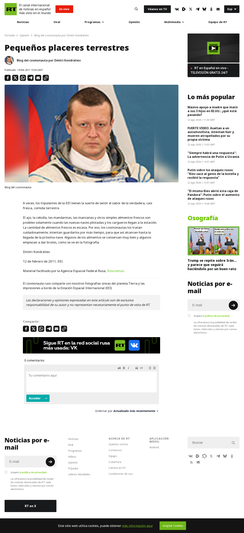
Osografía (203, 218)
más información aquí (137, 525)
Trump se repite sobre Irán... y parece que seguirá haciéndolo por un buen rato (212, 264)
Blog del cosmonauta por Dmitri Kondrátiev (49, 60)
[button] (213, 48)
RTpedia (73, 468)
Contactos (115, 450)
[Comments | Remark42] (91, 390)
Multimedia (172, 22)
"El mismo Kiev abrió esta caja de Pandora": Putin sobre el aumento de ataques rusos (213, 195)
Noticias (23, 22)
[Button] (136, 9)
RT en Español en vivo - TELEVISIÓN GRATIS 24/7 (209, 70)
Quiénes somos (118, 444)
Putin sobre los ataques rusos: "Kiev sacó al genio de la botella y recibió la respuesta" (213, 174)
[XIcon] (191, 9)
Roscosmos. (116, 270)
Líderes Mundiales (79, 474)
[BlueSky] (204, 9)
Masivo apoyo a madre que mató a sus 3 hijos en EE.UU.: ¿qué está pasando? (213, 111)
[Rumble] (184, 9)
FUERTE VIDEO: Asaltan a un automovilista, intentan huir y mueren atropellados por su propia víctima (211, 134)
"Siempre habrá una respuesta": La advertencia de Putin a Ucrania (213, 155)
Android (154, 447)
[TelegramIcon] (197, 9)
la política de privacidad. (216, 316)
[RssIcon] (191, 462)
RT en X (30, 506)
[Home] (11, 9)
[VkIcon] (177, 9)
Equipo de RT (218, 22)
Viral (57, 22)
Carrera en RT (117, 468)
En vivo (64, 9)
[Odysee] (204, 456)
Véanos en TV (157, 9)
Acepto (212, 316)
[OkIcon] (211, 9)
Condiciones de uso (121, 474)
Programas (92, 22)
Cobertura (115, 462)
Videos (72, 457)
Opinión (134, 22)
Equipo (113, 456)
